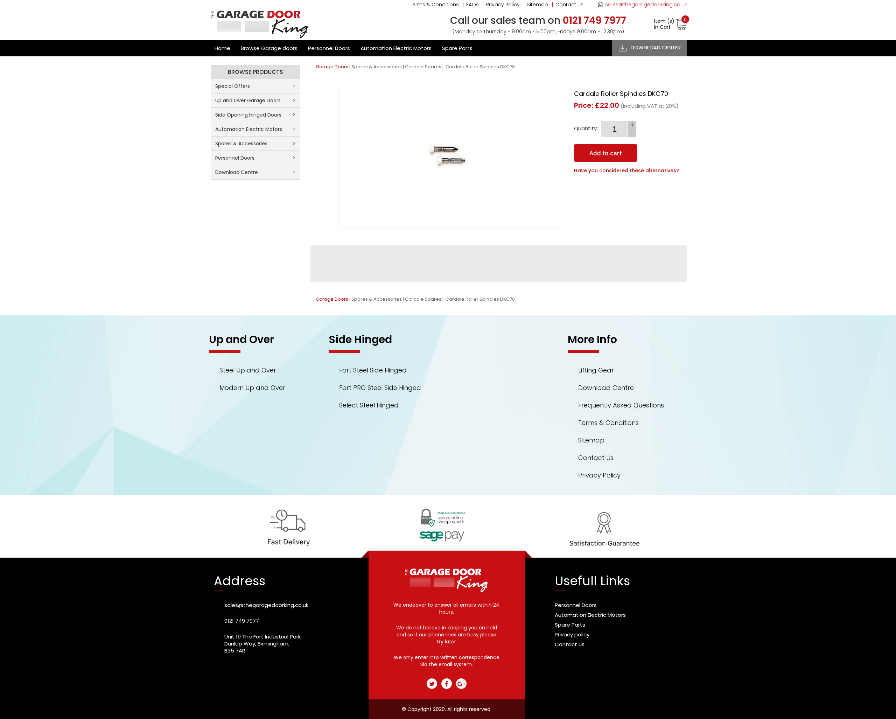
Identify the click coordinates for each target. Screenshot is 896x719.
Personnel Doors (329, 48)
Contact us (569, 644)
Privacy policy (572, 634)
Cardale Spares (423, 66)
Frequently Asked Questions (621, 405)
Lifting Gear (596, 370)
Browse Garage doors (269, 48)
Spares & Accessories (376, 66)
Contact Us (569, 4)
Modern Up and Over (252, 387)
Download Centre (255, 172)
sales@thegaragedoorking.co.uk (646, 4)
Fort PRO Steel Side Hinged (380, 387)
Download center (656, 47)
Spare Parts (457, 48)
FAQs (472, 4)
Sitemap (537, 4)
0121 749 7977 (241, 620)
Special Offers (255, 86)
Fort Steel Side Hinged (373, 370)
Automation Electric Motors (396, 48)
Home (222, 48)
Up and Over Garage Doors (255, 100)
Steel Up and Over (247, 370)
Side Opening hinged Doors (255, 114)
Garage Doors (332, 66)
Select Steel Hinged (369, 405)
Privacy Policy (503, 4)
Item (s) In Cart (670, 24)
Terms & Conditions (434, 4)
